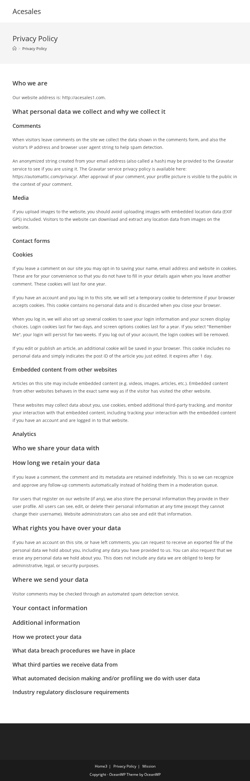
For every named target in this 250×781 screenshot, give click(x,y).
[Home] (14, 48)
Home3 (101, 766)
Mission (148, 766)
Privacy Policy (34, 48)
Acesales (26, 11)
